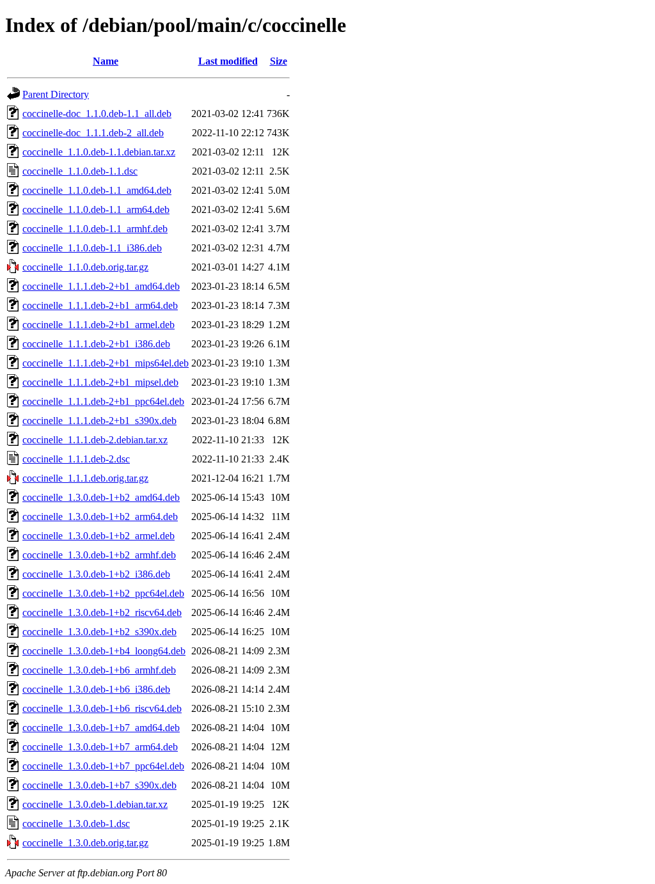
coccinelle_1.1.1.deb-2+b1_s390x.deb (99, 420)
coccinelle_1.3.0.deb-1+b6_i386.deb (96, 689)
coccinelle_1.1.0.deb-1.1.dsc (80, 171)
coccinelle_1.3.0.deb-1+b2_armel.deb (98, 535)
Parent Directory (55, 94)
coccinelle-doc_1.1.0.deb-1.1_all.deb (96, 113)
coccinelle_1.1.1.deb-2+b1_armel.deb (98, 324)
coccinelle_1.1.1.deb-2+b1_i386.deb (96, 343)
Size (278, 61)
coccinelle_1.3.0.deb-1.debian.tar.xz (95, 804)
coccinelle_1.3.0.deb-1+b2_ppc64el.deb (103, 593)
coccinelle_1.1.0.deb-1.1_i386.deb (92, 247)
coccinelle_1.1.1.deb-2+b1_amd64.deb (101, 286)
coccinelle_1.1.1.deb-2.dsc (76, 459)
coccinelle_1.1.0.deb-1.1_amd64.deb (96, 190)
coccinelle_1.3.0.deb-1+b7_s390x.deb (99, 785)
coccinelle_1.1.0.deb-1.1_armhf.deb (95, 228)
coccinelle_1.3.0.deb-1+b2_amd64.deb (101, 497)
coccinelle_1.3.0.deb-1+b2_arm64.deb (100, 516)
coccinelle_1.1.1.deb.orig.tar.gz (85, 478)
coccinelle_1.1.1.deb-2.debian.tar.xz (95, 439)
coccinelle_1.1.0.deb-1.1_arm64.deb (96, 209)
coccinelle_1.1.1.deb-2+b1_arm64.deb (100, 305)
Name (105, 61)
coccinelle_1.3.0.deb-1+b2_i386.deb (96, 574)
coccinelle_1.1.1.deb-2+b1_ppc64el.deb (103, 401)
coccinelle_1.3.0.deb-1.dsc (76, 823)
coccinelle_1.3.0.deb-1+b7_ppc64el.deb (103, 766)
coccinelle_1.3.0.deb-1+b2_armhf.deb (99, 554)
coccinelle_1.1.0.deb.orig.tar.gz (85, 267)
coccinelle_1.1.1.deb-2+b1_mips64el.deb (105, 363)
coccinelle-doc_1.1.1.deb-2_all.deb (93, 132)
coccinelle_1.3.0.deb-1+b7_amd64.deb (101, 727)
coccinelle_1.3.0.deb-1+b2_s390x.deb (99, 631)
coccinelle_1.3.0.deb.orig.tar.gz (85, 842)
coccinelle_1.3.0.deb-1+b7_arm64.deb (100, 746)
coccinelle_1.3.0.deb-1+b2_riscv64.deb (102, 612)
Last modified (228, 61)
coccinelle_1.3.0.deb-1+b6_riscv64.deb (102, 708)
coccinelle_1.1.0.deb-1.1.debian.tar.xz (98, 151)
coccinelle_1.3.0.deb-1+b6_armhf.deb (99, 670)
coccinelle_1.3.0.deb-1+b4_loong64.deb (103, 650)
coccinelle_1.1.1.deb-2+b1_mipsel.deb (100, 382)
